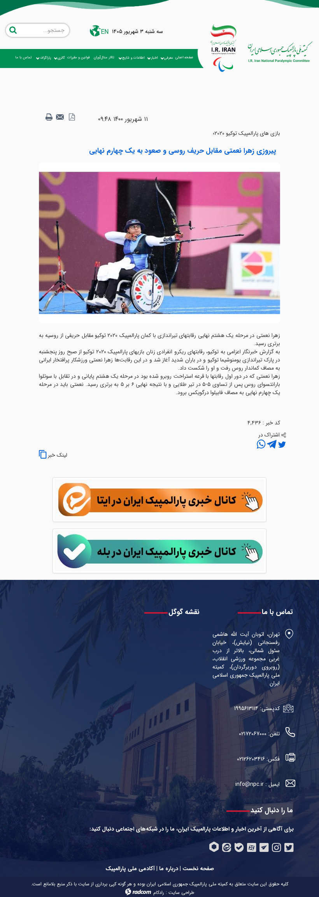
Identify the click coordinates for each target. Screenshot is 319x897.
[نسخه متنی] (49, 117)
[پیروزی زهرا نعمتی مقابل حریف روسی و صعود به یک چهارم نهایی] (159, 242)
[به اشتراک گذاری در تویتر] (281, 445)
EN (105, 32)
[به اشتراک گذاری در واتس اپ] (261, 445)
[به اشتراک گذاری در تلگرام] (271, 445)
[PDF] (71, 117)
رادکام (158, 892)
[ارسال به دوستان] (60, 117)
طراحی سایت (181, 892)
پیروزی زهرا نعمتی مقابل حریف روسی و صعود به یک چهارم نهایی (182, 150)
